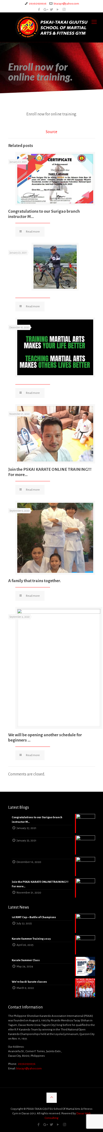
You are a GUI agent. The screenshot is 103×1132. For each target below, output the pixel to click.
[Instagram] (64, 9)
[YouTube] (57, 9)
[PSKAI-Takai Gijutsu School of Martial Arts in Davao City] (51, 27)
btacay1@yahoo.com (66, 3)
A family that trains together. (34, 581)
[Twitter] (51, 9)
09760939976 (37, 3)
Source (51, 132)
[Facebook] (39, 9)
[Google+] (45, 9)
